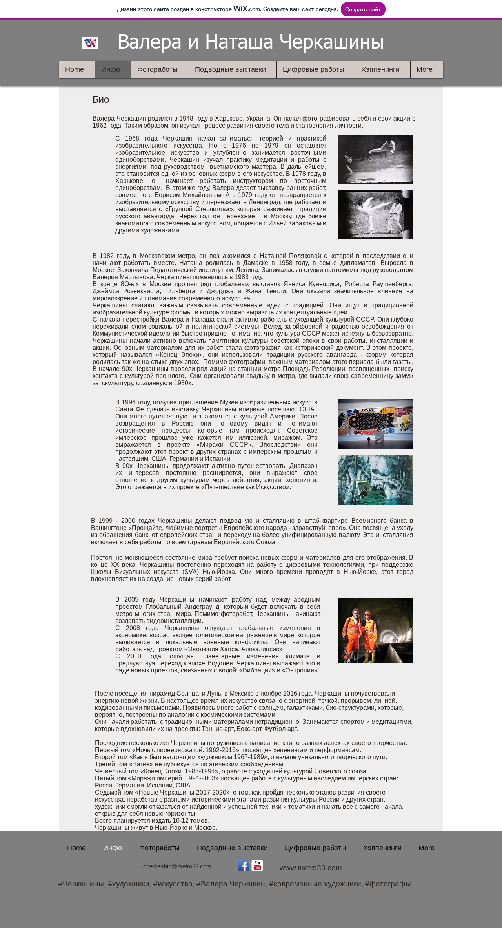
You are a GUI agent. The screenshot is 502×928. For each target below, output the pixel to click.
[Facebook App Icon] (243, 865)
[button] (375, 159)
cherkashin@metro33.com (177, 866)
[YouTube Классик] (257, 865)
